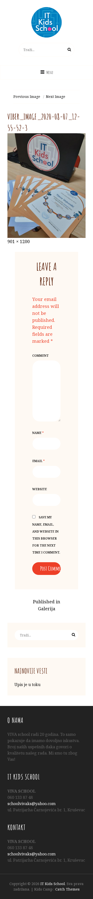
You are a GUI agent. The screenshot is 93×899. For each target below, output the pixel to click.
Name (38, 433)
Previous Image (26, 96)
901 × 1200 (18, 241)
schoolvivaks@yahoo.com (31, 803)
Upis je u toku (27, 684)
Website (39, 489)
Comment (40, 355)
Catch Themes (67, 889)
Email (38, 461)
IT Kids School (52, 883)
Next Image (55, 96)
